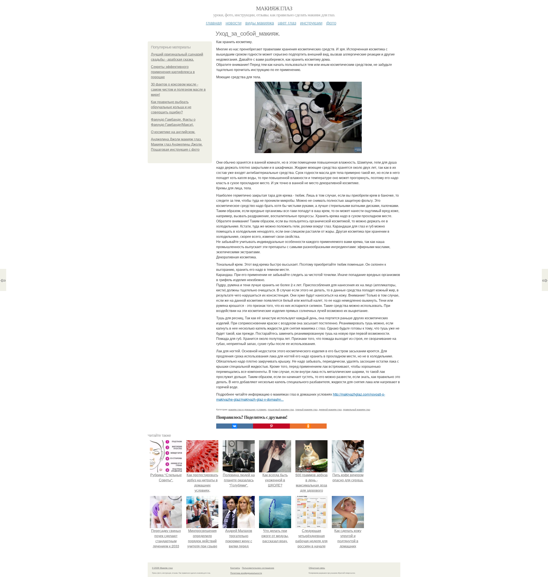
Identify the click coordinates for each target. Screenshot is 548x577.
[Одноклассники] (308, 426)
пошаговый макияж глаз (281, 409)
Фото (331, 23)
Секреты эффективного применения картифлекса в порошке (173, 72)
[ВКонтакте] (234, 426)
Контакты (235, 567)
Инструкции (311, 23)
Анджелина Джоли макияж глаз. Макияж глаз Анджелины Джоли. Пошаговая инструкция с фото (177, 144)
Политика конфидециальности (246, 572)
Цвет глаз (287, 23)
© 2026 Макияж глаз (162, 567)
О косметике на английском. (173, 132)
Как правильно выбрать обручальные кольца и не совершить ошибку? (171, 107)
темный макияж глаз (306, 409)
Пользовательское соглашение (258, 567)
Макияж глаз (274, 8)
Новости (233, 23)
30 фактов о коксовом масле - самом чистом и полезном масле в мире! (178, 89)
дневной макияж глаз (330, 409)
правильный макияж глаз (356, 409)
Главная (214, 23)
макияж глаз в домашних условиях (247, 409)
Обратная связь (317, 567)
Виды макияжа (259, 23)
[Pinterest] (271, 426)
